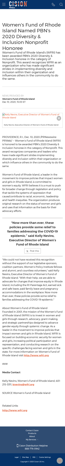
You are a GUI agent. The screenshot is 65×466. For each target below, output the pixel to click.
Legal (17, 457)
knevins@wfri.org (23, 384)
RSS (33, 457)
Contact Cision (32, 430)
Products (32, 433)
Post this (34, 251)
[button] (32, 116)
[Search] (61, 4)
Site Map (25, 457)
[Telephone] (53, 4)
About (32, 436)
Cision (36, 462)
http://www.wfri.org (36, 355)
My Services (31, 439)
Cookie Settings (45, 457)
